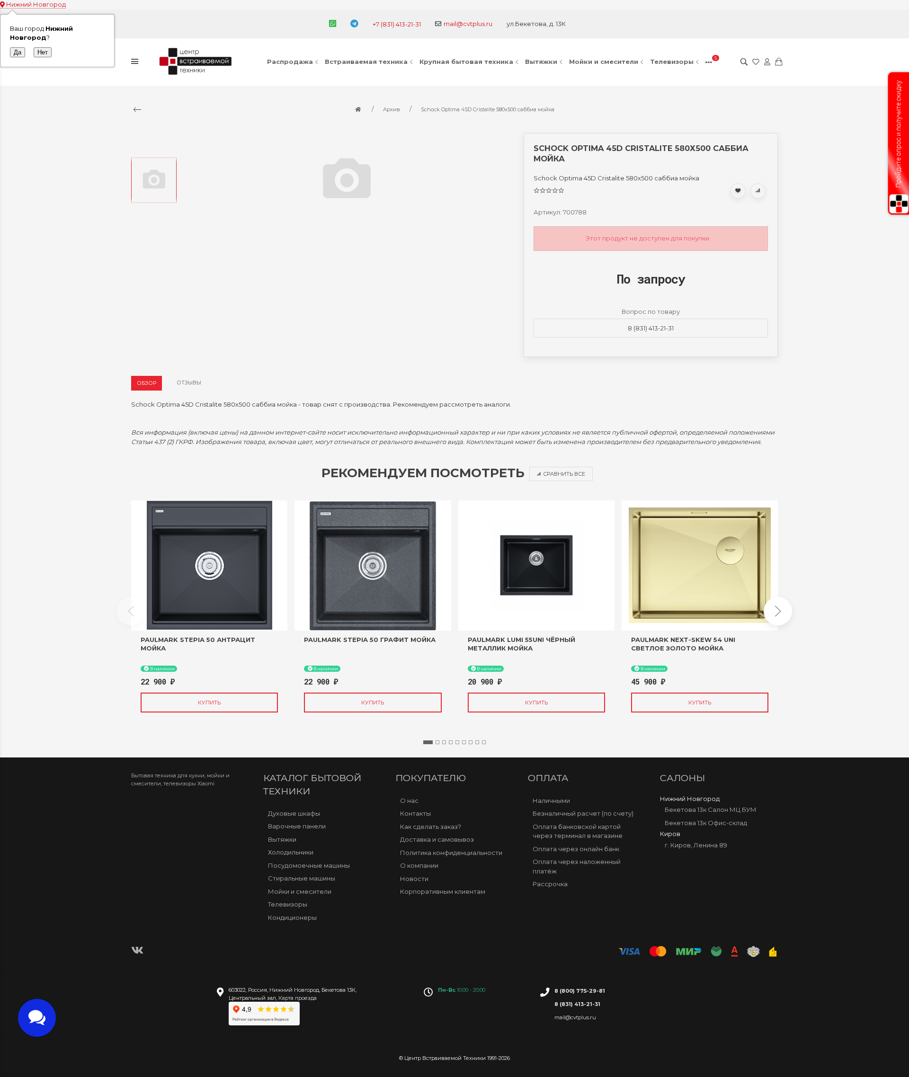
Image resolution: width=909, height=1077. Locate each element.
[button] (428, 742)
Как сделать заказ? (430, 826)
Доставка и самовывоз (437, 839)
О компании (419, 865)
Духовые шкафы (294, 813)
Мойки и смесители (603, 61)
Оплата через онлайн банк (576, 849)
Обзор (146, 383)
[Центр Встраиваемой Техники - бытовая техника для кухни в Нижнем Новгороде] (197, 62)
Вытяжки (541, 61)
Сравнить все (564, 474)
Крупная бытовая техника (466, 61)
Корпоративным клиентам (442, 891)
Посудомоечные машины (309, 865)
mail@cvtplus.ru (468, 23)
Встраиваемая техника (366, 61)
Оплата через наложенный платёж (577, 866)
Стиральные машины (301, 878)
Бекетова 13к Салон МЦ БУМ (711, 809)
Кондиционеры (292, 917)
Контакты (415, 813)
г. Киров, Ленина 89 (696, 845)
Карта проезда (297, 998)
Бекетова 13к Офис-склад (706, 823)
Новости (414, 878)
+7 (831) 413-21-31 (397, 24)
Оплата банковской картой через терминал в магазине (578, 831)
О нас (409, 800)
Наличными (551, 800)
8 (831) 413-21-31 (651, 328)
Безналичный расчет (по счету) (583, 813)
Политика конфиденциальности (451, 852)
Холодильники (290, 852)
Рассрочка (550, 884)
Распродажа (290, 61)
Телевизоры (672, 61)
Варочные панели (297, 826)
